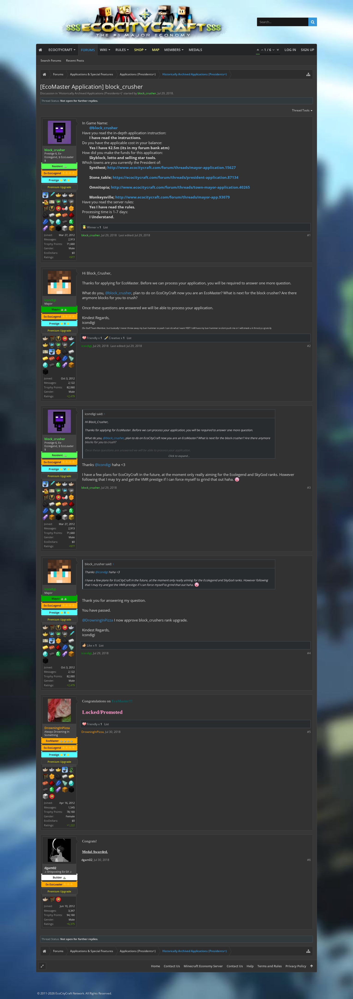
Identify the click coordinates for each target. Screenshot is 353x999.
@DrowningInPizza (97, 620)
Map (155, 49)
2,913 (71, 239)
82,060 (71, 387)
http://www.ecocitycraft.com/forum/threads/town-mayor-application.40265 (180, 187)
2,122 (71, 382)
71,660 (71, 244)
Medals (195, 49)
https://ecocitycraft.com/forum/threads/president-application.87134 (175, 177)
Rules (121, 49)
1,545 (71, 807)
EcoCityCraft (60, 49)
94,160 (71, 915)
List (105, 227)
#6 (309, 860)
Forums (88, 50)
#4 (309, 653)
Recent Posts (75, 60)
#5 (309, 732)
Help (250, 966)
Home (155, 966)
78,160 (71, 811)
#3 (309, 487)
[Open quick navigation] (308, 74)
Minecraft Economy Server (203, 966)
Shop (139, 49)
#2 (309, 346)
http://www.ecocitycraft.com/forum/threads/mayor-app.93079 (172, 197)
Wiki (103, 49)
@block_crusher (103, 127)
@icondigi (103, 464)
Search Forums (51, 60)
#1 (309, 235)
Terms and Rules (269, 966)
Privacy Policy (296, 966)
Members (172, 49)
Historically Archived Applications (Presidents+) (90, 93)
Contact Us (172, 966)
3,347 (71, 910)
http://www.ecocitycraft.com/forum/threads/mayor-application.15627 (171, 167)
